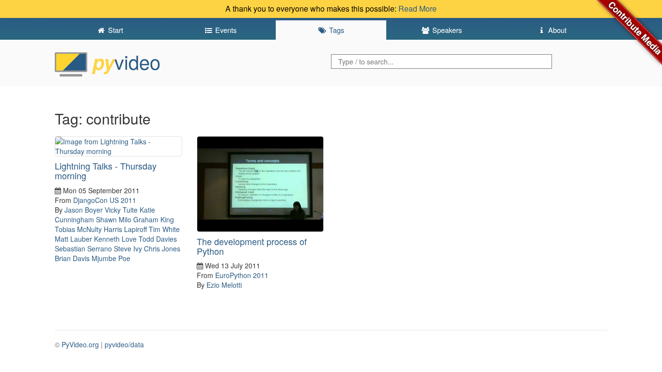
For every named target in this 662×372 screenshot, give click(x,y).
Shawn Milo (113, 219)
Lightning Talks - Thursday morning (106, 170)
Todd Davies (158, 239)
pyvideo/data (124, 344)
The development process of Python (252, 246)
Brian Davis (72, 258)
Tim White (164, 229)
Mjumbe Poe (111, 258)
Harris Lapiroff (125, 229)
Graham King (153, 219)
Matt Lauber (73, 239)
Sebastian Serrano (83, 248)
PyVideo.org (80, 344)
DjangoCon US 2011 (104, 200)
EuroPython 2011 (241, 275)
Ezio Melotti (224, 285)
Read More (417, 8)
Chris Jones (162, 248)
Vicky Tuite (121, 210)
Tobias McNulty (78, 229)
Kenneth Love (115, 239)
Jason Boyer (83, 210)
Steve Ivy (128, 248)
